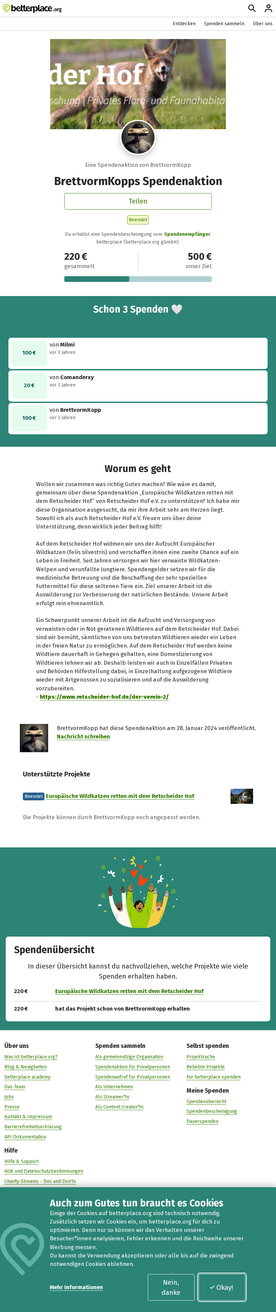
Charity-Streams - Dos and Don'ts (40, 1181)
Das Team (14, 1087)
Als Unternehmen (114, 1087)
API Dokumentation (25, 1137)
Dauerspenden (202, 1121)
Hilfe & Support (21, 1161)
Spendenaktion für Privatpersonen (132, 1067)
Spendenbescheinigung (211, 1111)
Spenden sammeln (224, 24)
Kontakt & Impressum (28, 1117)
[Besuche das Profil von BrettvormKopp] (138, 137)
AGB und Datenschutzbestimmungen (43, 1171)
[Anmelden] (268, 8)
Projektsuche (200, 1057)
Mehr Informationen (76, 1287)
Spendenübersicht (206, 1101)
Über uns (263, 24)
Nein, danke (171, 1287)
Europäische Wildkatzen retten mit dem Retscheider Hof (120, 796)
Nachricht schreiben (83, 736)
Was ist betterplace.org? (31, 1057)
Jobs (9, 1097)
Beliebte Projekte (205, 1067)
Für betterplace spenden (213, 1077)
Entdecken (184, 24)
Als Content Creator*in (119, 1107)
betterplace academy (27, 1077)
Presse (12, 1107)
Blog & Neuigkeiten (25, 1067)
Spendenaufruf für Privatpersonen (132, 1077)
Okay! (224, 1287)
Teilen (138, 201)
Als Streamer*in (112, 1097)
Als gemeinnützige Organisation (129, 1057)
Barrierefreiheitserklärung (33, 1127)
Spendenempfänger (187, 234)
